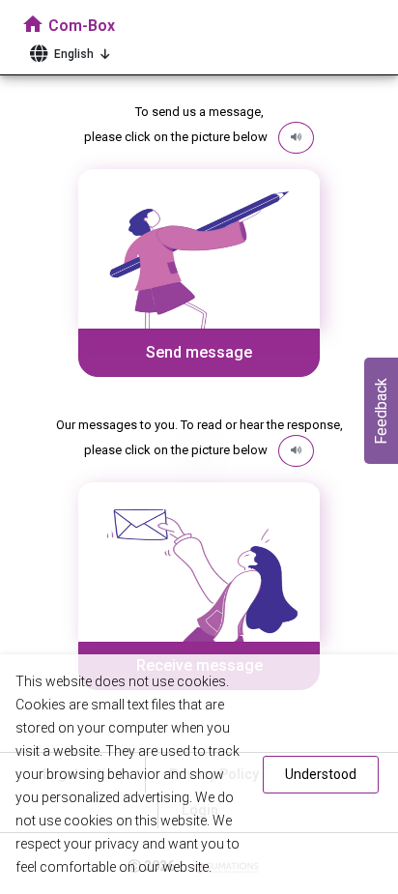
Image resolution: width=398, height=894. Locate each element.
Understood (320, 774)
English (74, 54)
